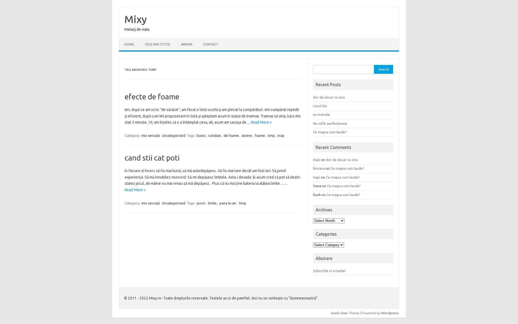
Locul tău (320, 106)
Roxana (319, 168)
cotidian (214, 135)
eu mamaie (321, 114)
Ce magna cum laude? (330, 132)
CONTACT (210, 44)
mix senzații (150, 135)
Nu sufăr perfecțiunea (330, 123)
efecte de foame (152, 96)
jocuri (201, 203)
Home (129, 44)
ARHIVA (186, 44)
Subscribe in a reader (329, 271)
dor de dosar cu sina (329, 97)
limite (212, 203)
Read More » (261, 122)
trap (281, 135)
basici (201, 135)
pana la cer (227, 203)
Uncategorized (173, 135)
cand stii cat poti (152, 158)
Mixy (135, 19)
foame (260, 135)
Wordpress (390, 313)
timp (271, 135)
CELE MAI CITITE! (157, 44)
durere (246, 135)
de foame (231, 135)
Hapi (316, 160)
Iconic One (339, 313)
